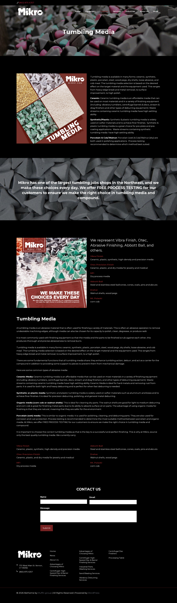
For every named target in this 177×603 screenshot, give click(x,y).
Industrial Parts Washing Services (87, 568)
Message (45, 508)
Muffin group (45, 593)
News (52, 555)
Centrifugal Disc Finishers (116, 552)
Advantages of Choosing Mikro (57, 565)
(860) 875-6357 (26, 2)
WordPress (93, 593)
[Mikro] (30, 11)
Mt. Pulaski (96, 298)
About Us (54, 560)
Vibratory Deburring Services (88, 579)
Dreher (94, 290)
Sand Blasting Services (89, 573)
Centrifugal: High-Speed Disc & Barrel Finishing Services (59, 573)
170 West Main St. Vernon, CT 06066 (30, 566)
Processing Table (116, 558)
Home (53, 551)
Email (92, 497)
